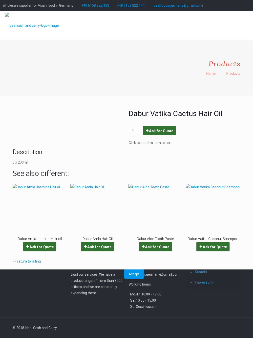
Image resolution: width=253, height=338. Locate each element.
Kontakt (201, 272)
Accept (134, 274)
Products (233, 73)
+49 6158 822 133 (95, 5)
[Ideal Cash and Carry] (32, 25)
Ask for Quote (161, 131)
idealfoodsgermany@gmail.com (178, 5)
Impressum (204, 282)
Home (211, 73)
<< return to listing (27, 261)
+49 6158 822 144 (131, 5)
